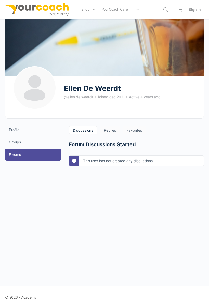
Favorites (134, 130)
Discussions (83, 130)
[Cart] (180, 9)
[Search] (166, 10)
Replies (110, 130)
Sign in (195, 9)
